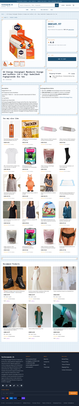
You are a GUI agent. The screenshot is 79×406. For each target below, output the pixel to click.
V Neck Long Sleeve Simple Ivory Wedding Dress (63, 291)
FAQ (45, 364)
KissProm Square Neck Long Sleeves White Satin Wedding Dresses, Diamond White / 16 (39, 292)
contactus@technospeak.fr (32, 365)
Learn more (71, 29)
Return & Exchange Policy (66, 97)
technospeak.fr (7, 5)
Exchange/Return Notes (47, 88)
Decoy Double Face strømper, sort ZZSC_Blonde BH (66, 166)
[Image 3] (16, 63)
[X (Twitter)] (17, 385)
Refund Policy (65, 359)
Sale (52, 9)
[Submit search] (57, 5)
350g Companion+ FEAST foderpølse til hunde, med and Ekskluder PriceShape (49, 139)
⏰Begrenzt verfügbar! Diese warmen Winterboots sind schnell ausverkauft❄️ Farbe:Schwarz (14, 292)
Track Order (46, 367)
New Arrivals (44, 9)
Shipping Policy (65, 367)
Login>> (8, 300)
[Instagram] (6, 385)
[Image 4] (22, 63)
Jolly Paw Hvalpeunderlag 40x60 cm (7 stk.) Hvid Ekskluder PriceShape (67, 193)
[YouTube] (10, 385)
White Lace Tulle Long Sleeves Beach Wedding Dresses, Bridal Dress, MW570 (13, 329)
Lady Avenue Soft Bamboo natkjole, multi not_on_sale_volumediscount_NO (48, 193)
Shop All (33, 9)
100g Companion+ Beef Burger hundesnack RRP (47, 166)
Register (68, 5)
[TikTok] (14, 385)
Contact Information (67, 370)
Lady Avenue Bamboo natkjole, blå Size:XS (29, 220)
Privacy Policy (65, 361)
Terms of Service (66, 364)
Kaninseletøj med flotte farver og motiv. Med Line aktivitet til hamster (48, 220)
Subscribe (73, 393)
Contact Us (46, 361)
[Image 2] (10, 63)
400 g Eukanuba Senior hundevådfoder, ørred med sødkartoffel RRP (27, 247)
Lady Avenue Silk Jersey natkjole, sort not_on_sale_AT (11, 220)
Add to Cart (62, 59)
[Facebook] (2, 385)
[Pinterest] (21, 385)
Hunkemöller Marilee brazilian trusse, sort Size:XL (67, 247)
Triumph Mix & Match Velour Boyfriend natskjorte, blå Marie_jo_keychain (65, 220)
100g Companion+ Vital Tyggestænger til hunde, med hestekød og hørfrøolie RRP (10, 247)
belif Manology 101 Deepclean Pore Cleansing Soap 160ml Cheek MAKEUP (64, 329)
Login (62, 5)
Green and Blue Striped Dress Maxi (36, 328)
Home (27, 9)
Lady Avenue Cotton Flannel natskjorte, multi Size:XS (9, 193)
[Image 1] (5, 63)
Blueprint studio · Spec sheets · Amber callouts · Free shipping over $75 (39, 1)
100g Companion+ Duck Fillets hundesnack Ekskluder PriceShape (48, 247)
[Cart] (73, 5)
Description (5, 88)
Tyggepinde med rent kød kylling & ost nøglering (29, 139)
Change (73, 73)
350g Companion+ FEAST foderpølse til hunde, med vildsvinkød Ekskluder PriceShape (67, 139)
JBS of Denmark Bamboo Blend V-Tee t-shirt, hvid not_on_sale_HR (11, 166)
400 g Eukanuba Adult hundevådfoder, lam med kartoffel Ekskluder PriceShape (29, 166)
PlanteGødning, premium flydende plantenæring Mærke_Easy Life (11, 139)
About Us (46, 359)
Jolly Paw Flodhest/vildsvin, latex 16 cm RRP (30, 193)
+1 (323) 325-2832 (30, 363)
